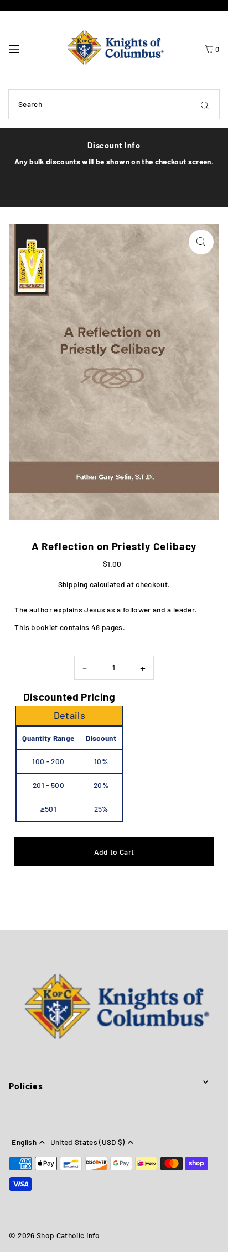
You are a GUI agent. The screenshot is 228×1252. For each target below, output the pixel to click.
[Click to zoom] (201, 242)
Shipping (73, 584)
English (24, 1142)
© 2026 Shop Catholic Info (54, 1235)
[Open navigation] (28, 47)
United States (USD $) (87, 1142)
